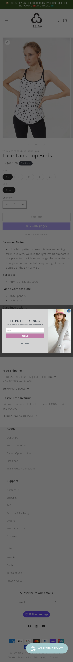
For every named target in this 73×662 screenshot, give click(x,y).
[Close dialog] (68, 310)
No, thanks (25, 343)
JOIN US (25, 336)
